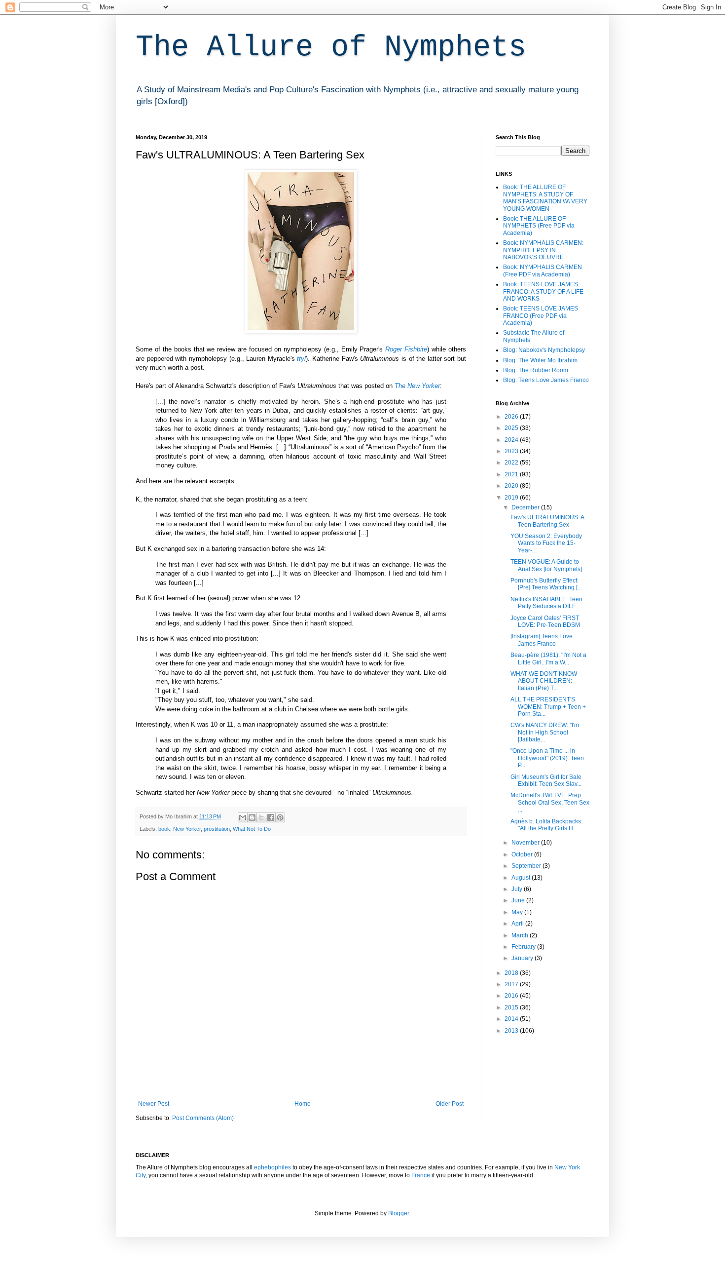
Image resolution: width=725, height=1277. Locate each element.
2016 (512, 995)
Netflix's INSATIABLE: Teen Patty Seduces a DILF (546, 603)
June (518, 900)
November (526, 842)
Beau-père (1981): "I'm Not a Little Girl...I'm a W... (548, 658)
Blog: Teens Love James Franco (546, 380)
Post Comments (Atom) (203, 1118)
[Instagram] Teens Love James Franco (541, 640)
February (524, 946)
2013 (512, 1030)
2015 (512, 1007)
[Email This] (243, 817)
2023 (512, 451)
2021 (512, 474)
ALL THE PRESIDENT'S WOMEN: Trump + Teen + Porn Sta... (548, 706)
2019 (512, 497)
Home (302, 1103)
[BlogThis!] (252, 817)
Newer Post (153, 1103)
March (520, 935)
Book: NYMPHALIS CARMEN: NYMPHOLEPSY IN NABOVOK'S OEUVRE (543, 250)
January (523, 958)
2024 (512, 439)
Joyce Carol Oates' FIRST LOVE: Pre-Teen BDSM (545, 621)
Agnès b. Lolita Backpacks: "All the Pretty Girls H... (546, 825)
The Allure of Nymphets (331, 47)
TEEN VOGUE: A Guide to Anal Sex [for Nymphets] (546, 565)
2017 (512, 984)
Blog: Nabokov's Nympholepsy (544, 350)
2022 (512, 462)
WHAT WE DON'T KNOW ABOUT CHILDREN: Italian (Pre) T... (543, 681)
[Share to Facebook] (271, 817)
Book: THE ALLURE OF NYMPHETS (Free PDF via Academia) (539, 225)
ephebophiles (272, 1167)
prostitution (217, 829)
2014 (512, 1018)
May (517, 912)
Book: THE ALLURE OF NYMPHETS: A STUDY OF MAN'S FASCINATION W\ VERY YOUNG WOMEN (545, 198)
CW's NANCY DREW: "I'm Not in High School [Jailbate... (544, 732)
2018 (512, 972)
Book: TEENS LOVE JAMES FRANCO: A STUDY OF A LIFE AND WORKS (543, 291)
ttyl (301, 358)
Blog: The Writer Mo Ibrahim (540, 360)
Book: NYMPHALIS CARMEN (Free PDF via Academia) (542, 270)
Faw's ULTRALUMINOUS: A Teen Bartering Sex (547, 521)
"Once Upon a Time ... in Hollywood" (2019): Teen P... (547, 758)
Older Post (449, 1103)
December (526, 507)
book (164, 829)
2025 (512, 428)
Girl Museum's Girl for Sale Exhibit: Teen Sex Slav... (545, 780)
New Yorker (187, 829)
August (521, 877)
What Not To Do (252, 829)
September (527, 865)
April (518, 923)
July (517, 889)
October (522, 854)
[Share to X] (261, 817)
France (420, 1175)
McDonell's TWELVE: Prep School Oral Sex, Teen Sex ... (549, 802)
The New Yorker (417, 385)
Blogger (398, 1213)
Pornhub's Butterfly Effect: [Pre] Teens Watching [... (546, 584)
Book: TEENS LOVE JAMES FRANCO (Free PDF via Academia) (540, 315)
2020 (512, 485)
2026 (512, 416)
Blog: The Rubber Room (535, 370)
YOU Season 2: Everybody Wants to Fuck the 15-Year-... (546, 543)
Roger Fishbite (406, 349)
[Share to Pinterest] (280, 817)
